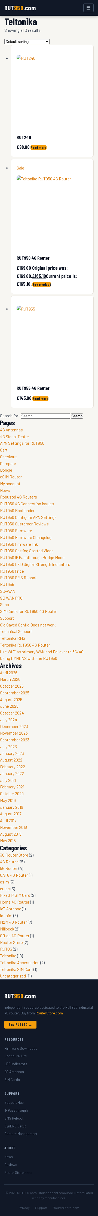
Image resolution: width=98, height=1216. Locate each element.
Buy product (41, 284)
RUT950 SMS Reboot (18, 577)
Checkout (8, 456)
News (5, 490)
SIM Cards (12, 1079)
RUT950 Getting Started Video (27, 550)
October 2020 (12, 793)
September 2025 (14, 692)
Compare (8, 463)
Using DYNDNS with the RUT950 (28, 658)
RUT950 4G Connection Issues (27, 503)
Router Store (11, 942)
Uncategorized (13, 975)
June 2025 (9, 706)
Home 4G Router (14, 902)
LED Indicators (15, 1064)
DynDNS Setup (15, 1126)
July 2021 (8, 780)
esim (4, 881)
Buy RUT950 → (20, 1024)
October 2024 (12, 712)
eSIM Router (11, 476)
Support (7, 618)
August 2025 (11, 699)
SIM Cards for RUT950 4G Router (28, 611)
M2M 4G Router (13, 922)
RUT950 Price (12, 571)
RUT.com (20, 8)
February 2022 (12, 766)
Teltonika (8, 955)
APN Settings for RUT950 (22, 443)
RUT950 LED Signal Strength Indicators (35, 564)
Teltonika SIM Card (16, 969)
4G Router (9, 861)
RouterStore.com (49, 1013)
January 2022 (12, 773)
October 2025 (12, 686)
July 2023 (8, 746)
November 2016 (13, 827)
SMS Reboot (13, 1118)
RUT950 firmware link (19, 544)
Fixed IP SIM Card (15, 895)
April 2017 (8, 820)
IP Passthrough (16, 1110)
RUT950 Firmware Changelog (25, 537)
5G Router (9, 868)
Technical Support (16, 631)
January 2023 (12, 753)
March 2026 (10, 679)
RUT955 (7, 584)
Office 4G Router (14, 935)
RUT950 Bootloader (17, 510)
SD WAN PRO (11, 598)
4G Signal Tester (14, 436)
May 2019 (8, 800)
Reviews (10, 1164)
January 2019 (11, 807)
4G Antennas (11, 429)
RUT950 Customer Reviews (24, 523)
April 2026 (8, 672)
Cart (4, 449)
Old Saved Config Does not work (28, 624)
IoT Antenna (10, 908)
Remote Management (20, 1134)
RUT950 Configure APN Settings (28, 517)
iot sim (6, 915)
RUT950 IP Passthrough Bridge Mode (32, 557)
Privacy (24, 1207)
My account (10, 483)
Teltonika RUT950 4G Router (25, 645)
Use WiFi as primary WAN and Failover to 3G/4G (42, 651)
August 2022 (11, 759)
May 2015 (8, 840)
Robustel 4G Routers (18, 496)
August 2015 (11, 834)
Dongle (6, 470)
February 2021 (12, 786)
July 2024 (8, 719)
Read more (38, 147)
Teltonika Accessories (19, 962)
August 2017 (10, 813)
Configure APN (15, 1056)
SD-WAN (7, 591)
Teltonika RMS (12, 638)
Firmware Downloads (20, 1048)
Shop (4, 604)
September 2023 (14, 739)
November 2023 (14, 733)
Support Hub (14, 1102)
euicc (5, 888)
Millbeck (7, 928)
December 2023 (14, 726)
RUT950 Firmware (16, 530)
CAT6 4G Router (14, 875)
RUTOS (6, 949)
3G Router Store (14, 855)
